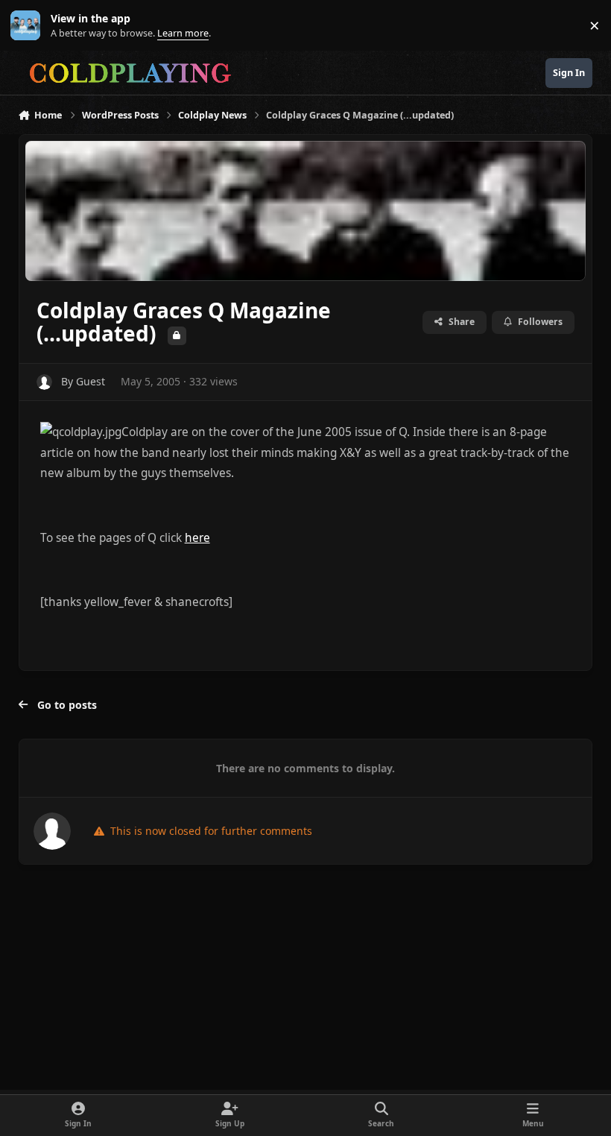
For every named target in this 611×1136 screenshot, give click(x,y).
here (197, 538)
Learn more (28, 26)
